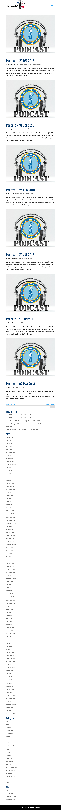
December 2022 (10, 517)
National (8, 740)
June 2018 (9, 615)
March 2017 (9, 649)
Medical (8, 737)
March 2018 (9, 624)
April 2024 (9, 477)
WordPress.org (10, 800)
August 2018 (10, 609)
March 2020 (9, 560)
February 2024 (10, 483)
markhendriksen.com (34, 807)
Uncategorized (10, 777)
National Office (33, 64)
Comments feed (11, 796)
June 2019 (9, 588)
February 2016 (10, 689)
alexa (7, 721)
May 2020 (9, 554)
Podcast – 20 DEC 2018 (20, 61)
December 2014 (10, 714)
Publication (9, 758)
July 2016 (8, 674)
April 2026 (9, 449)
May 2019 (9, 591)
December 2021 (10, 535)
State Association (11, 767)
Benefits (8, 724)
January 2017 (10, 655)
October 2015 (10, 701)
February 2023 (10, 511)
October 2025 (10, 455)
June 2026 (9, 443)
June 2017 (9, 640)
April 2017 (9, 646)
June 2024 (9, 471)
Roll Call (8, 764)
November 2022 (10, 520)
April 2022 (9, 526)
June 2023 (9, 501)
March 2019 (9, 594)
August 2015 (9, 707)
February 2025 (10, 461)
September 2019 (11, 578)
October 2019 (10, 575)
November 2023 (10, 489)
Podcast (39, 64)
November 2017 (10, 634)
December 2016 (10, 658)
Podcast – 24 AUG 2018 (20, 190)
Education (9, 727)
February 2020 (10, 563)
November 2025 (10, 452)
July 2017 (8, 637)
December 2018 (10, 600)
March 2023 (9, 508)
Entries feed (10, 793)
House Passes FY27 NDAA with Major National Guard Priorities (25, 421)
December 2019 (10, 569)
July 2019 (8, 585)
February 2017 (10, 652)
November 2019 (10, 572)
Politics (8, 755)
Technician (9, 774)
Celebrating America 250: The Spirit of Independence (22, 429)
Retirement (9, 761)
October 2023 (10, 492)
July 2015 (8, 711)
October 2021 (10, 541)
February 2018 (10, 628)
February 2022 (10, 532)
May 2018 (9, 618)
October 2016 (10, 664)
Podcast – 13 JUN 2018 (20, 319)
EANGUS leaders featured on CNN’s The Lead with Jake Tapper (25, 415)
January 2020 (10, 566)
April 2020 (9, 557)
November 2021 (10, 538)
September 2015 (11, 704)
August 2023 (9, 495)
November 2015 (10, 698)
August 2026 (10, 437)
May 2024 (9, 474)
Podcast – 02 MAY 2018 (20, 384)
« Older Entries (10, 404)
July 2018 (9, 612)
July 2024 (9, 468)
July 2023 (8, 498)
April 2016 (9, 683)
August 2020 (10, 551)
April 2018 (9, 621)
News (7, 749)
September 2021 (11, 544)
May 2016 (9, 680)
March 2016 (9, 686)
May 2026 (9, 446)
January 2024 (10, 486)
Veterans (8, 780)
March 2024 (9, 480)
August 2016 (9, 671)
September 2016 (11, 668)
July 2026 (9, 440)
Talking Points (10, 770)
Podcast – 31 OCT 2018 (20, 125)
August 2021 (9, 548)
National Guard (25, 64)
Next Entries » (50, 404)
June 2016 (9, 677)
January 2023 (10, 514)
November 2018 (11, 603)
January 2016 (10, 692)
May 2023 (9, 505)
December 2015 (10, 695)
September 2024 (11, 465)
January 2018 (10, 631)
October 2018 (10, 606)
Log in (8, 790)
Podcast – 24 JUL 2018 (20, 255)
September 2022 (11, 523)
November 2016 (10, 661)
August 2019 (9, 581)
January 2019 (10, 597)
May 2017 (9, 643)
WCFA (7, 783)
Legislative (18, 64)
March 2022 (9, 529)
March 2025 (9, 458)
